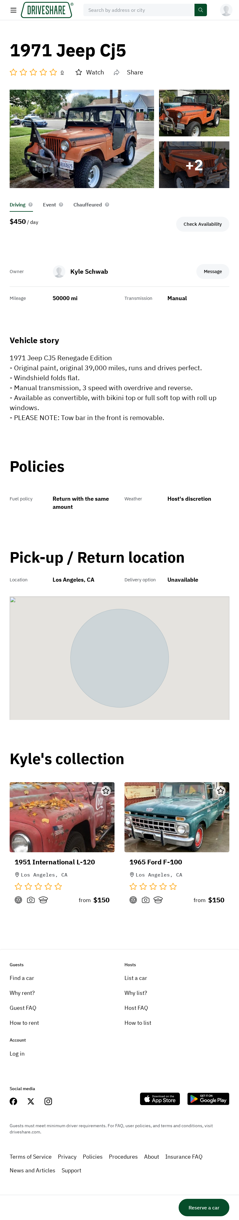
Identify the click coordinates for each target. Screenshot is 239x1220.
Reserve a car (204, 1207)
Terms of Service (31, 1156)
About (151, 1156)
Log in (17, 1053)
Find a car (22, 977)
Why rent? (22, 992)
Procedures (123, 1156)
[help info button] (30, 204)
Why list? (135, 992)
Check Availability (203, 224)
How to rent (24, 1022)
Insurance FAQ (184, 1156)
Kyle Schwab (89, 271)
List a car (135, 977)
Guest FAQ (23, 1007)
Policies (93, 1156)
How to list (137, 1022)
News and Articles (32, 1170)
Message (213, 271)
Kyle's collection (67, 759)
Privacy (67, 1156)
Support (71, 1170)
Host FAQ (136, 1007)
